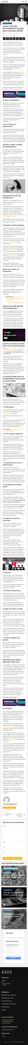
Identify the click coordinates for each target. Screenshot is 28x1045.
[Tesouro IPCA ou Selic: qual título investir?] (14, 919)
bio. (3, 981)
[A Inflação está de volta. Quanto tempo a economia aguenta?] (14, 875)
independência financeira (15, 348)
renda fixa (21, 72)
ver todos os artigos (9, 807)
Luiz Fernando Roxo (9, 33)
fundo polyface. (6, 983)
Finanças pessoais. (6, 1001)
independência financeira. (10, 216)
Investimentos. (7, 23)
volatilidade (12, 739)
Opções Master (6, 1023)
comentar (5, 825)
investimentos (12, 249)
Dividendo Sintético (7, 1021)
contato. (4, 985)
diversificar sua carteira (9, 727)
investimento (6, 413)
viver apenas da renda (9, 350)
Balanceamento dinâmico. (10, 868)
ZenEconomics (7, 1041)
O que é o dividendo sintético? (16, 302)
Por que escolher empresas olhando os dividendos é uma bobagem (14, 298)
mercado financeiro (11, 242)
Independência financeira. (8, 1004)
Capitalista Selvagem (7, 1029)
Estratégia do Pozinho (8, 1019)
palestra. (4, 980)
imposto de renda (12, 255)
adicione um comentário (8, 35)
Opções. (3, 1009)
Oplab (4, 1036)
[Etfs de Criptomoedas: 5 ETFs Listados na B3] (14, 897)
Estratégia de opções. (7, 998)
